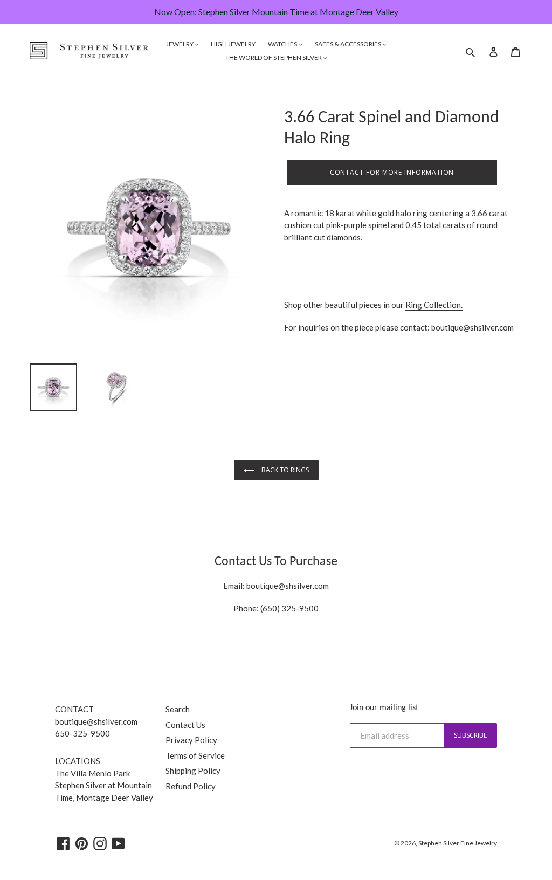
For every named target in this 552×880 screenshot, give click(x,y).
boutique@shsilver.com (472, 327)
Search (177, 709)
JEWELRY (180, 44)
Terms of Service (195, 755)
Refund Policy (190, 786)
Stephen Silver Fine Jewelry (457, 843)
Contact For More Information (392, 172)
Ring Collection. (434, 305)
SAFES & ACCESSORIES (348, 44)
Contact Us (185, 725)
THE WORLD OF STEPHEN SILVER (274, 57)
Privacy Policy (191, 740)
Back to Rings (284, 470)
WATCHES (283, 44)
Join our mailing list (384, 708)
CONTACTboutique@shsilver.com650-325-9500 (96, 721)
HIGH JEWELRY (233, 44)
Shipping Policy (192, 770)
